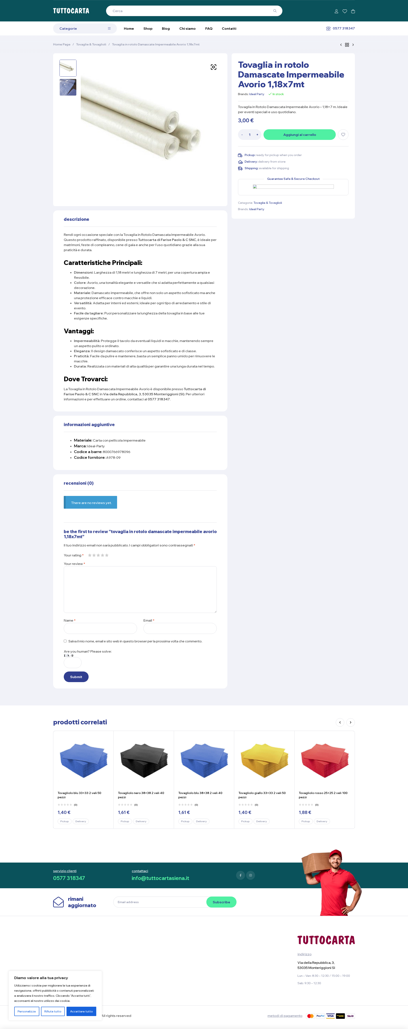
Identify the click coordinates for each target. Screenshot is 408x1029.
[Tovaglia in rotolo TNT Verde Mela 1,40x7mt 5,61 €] (353, 44)
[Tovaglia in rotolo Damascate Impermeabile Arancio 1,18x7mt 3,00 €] (341, 44)
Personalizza (27, 1011)
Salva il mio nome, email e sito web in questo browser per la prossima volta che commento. (135, 641)
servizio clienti (64, 871)
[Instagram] (250, 875)
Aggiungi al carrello (299, 134)
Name (70, 620)
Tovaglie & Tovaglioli (91, 44)
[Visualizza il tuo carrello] (353, 11)
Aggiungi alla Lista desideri (343, 134)
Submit (76, 677)
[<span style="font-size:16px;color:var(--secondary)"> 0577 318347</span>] (328, 28)
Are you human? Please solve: (88, 651)
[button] (213, 67)
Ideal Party (256, 94)
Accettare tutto (81, 1011)
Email (148, 620)
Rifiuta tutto (52, 1011)
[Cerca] (275, 11)
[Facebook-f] (240, 875)
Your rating (74, 555)
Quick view (105, 749)
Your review (74, 564)
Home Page (61, 44)
